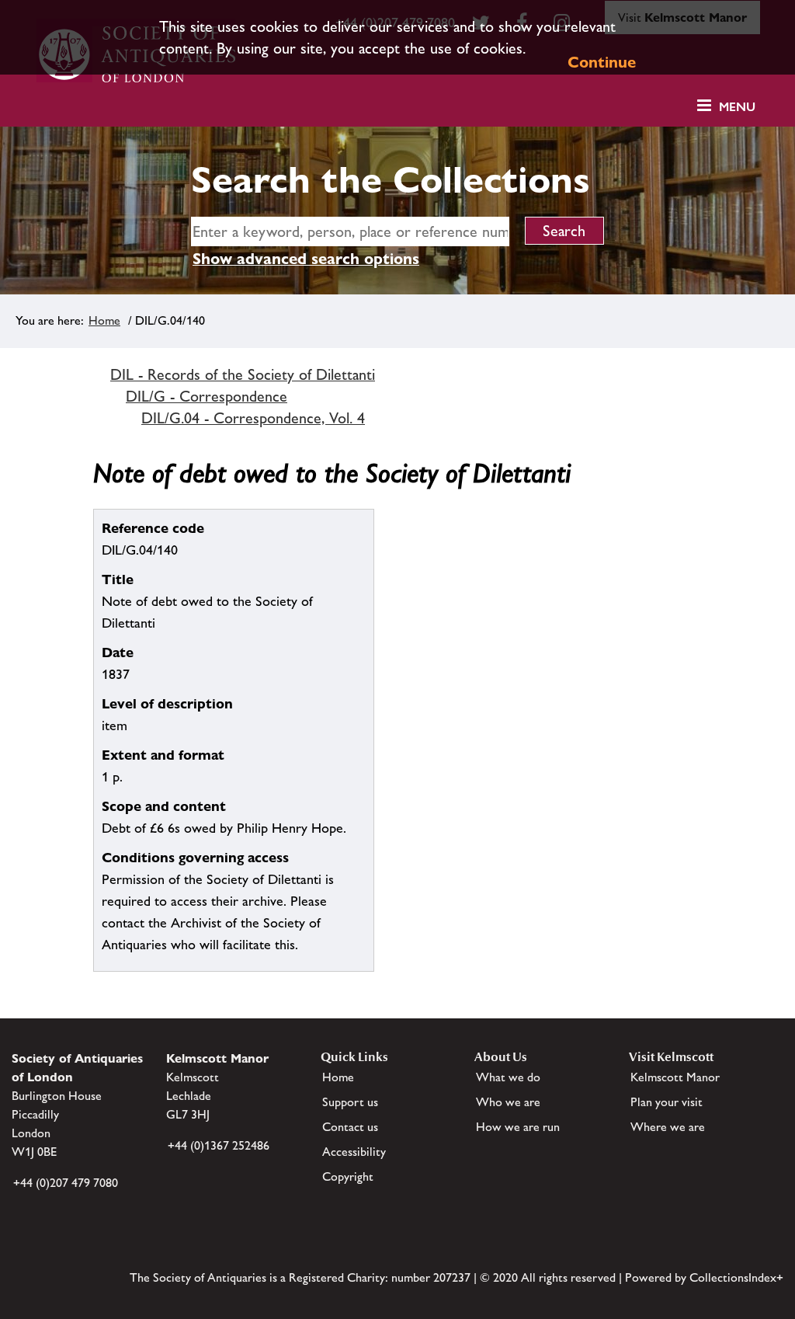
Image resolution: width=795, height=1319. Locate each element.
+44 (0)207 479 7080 (65, 1182)
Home (104, 320)
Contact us (350, 1126)
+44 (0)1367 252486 (218, 1145)
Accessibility (354, 1151)
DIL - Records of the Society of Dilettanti (242, 374)
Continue (602, 62)
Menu (737, 106)
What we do (508, 1077)
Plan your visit (666, 1102)
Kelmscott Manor (675, 1077)
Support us (350, 1102)
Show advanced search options (306, 258)
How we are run (518, 1126)
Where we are (667, 1126)
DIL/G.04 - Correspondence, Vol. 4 (253, 418)
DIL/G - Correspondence (206, 396)
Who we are (508, 1102)
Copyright (347, 1176)
